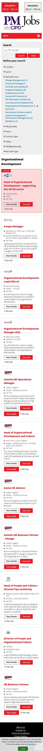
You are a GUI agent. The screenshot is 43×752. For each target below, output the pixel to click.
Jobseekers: (10, 5)
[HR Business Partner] (8, 678)
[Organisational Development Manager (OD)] (8, 322)
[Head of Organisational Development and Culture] (8, 426)
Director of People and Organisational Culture (18, 640)
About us (20, 727)
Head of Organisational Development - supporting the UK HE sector (20, 185)
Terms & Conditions (21, 733)
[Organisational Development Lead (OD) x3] (8, 271)
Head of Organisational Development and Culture (19, 434)
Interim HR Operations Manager (17, 381)
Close (22, 749)
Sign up (14, 9)
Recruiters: (33, 5)
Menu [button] (5, 36)
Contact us (21, 730)
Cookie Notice (32, 744)
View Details (11, 204)
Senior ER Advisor (14, 488)
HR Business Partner (16, 684)
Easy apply (11, 414)
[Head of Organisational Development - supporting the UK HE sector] (8, 175)
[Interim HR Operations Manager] (8, 373)
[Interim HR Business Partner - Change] (8, 528)
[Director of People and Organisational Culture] (8, 632)
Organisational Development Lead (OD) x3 (21, 279)
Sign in (6, 9)
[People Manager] (8, 220)
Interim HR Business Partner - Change (21, 536)
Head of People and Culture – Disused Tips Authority (21, 587)
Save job (26, 204)
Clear (33, 55)
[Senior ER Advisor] (8, 481)
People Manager (13, 226)
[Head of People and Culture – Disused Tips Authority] (8, 579)
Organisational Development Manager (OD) (21, 330)
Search (21, 55)
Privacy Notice (20, 736)
